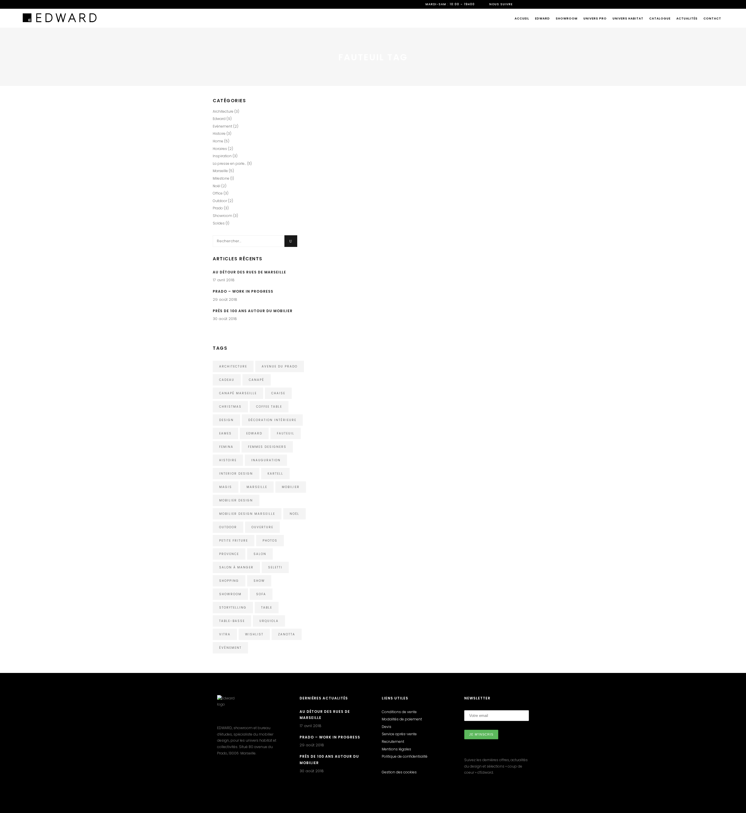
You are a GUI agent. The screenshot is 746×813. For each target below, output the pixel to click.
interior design (236, 473)
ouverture (262, 527)
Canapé (256, 380)
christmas (230, 406)
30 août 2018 (225, 318)
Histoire (219, 133)
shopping (229, 581)
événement (230, 648)
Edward (440, 237)
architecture (233, 366)
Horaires (220, 148)
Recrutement (393, 741)
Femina (226, 447)
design (226, 420)
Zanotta (286, 634)
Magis (225, 487)
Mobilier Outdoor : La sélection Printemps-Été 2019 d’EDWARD (372, 115)
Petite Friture (233, 540)
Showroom (222, 215)
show (259, 581)
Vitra (225, 634)
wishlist (254, 634)
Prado (218, 208)
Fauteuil (285, 433)
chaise (278, 393)
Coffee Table (269, 406)
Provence (229, 554)
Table (266, 607)
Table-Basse (232, 621)
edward (254, 433)
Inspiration (473, 237)
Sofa (261, 594)
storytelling (233, 607)
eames (225, 433)
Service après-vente (399, 733)
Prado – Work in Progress (243, 291)
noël (294, 514)
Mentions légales (396, 749)
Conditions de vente (399, 711)
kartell (275, 473)
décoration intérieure (272, 420)
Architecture (223, 111)
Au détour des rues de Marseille (249, 272)
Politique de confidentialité (404, 756)
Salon (260, 554)
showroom (230, 594)
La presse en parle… (229, 163)
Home (331, 128)
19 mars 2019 (336, 100)
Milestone (221, 178)
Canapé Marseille (238, 393)
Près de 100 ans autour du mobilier (253, 310)
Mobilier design (236, 500)
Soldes (219, 223)
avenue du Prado (280, 366)
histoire (228, 460)
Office (218, 193)
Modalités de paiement (402, 719)
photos (270, 540)
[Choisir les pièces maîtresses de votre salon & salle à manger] (483, 147)
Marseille (220, 170)
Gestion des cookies (399, 772)
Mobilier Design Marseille (247, 514)
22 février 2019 (445, 210)
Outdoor (346, 128)
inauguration (266, 460)
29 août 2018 (225, 299)
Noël (216, 185)
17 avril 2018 (224, 280)
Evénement (222, 126)
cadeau (226, 380)
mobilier (291, 487)
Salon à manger (236, 567)
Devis (386, 726)
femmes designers (267, 447)
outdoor (228, 527)
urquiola (269, 621)
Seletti (275, 567)
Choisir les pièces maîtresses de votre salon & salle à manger (480, 224)
